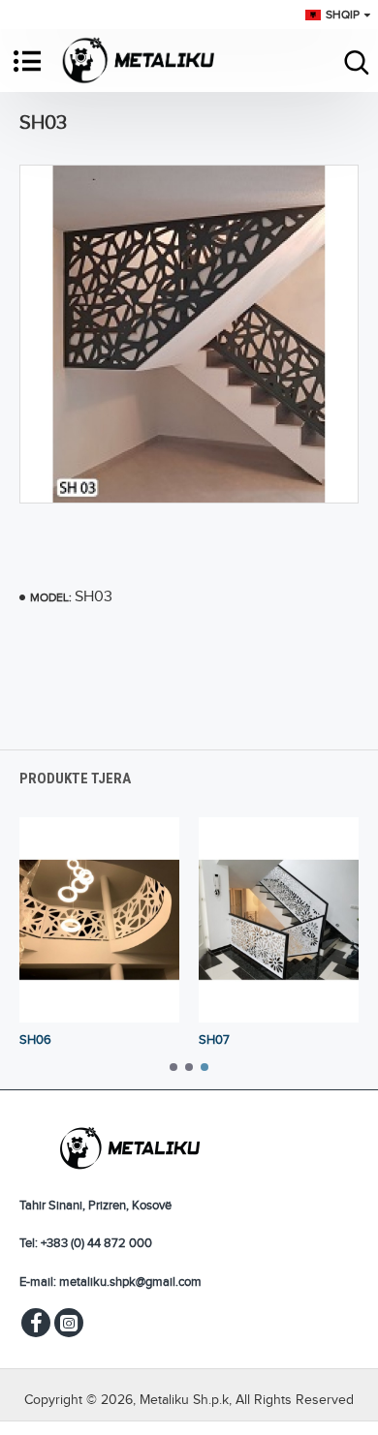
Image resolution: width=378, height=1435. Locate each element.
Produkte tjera (75, 778)
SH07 (214, 1040)
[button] (173, 1067)
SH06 (35, 1040)
